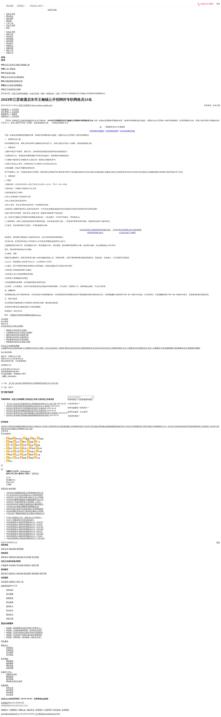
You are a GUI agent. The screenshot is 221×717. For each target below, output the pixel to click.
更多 (8, 28)
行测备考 (4, 565)
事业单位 (9, 16)
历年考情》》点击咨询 (10, 112)
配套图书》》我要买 (9, 114)
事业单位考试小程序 (14, 681)
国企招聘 (9, 18)
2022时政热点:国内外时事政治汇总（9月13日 (25, 529)
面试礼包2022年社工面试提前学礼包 (80, 348)
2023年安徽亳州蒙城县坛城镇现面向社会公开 (25, 500)
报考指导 (4, 553)
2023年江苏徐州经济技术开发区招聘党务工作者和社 (188, 426)
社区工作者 (52, 10)
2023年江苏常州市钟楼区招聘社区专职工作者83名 (26, 411)
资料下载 (9, 619)
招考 (43, 93)
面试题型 (27, 573)
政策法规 (12, 549)
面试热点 (12, 573)
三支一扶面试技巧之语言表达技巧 (20, 520)
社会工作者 (34, 93)
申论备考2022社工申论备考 (17, 339)
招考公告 (9, 34)
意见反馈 (56, 710)
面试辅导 (4, 569)
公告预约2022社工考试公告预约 (19, 332)
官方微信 (9, 655)
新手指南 (4, 659)
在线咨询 (9, 650)
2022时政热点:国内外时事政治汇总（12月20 (25, 522)
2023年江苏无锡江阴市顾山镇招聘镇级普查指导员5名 (27, 415)
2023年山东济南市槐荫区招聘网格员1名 (23, 507)
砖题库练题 (5, 586)
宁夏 (6, 81)
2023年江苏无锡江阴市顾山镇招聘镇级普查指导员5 (104, 426)
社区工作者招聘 (18, 399)
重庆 (21, 85)
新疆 (10, 81)
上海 (28, 65)
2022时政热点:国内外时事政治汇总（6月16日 (26, 538)
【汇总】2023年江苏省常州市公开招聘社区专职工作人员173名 (33, 383)
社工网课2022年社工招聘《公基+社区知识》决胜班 (43, 348)
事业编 (9, 21)
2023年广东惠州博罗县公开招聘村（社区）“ (24, 502)
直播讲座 (9, 598)
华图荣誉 (13, 710)
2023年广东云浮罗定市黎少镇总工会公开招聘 (25, 497)
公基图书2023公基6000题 (11, 348)
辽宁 (6, 89)
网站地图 (9, 6)
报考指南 (9, 39)
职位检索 (9, 602)
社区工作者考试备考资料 (11, 561)
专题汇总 (9, 53)
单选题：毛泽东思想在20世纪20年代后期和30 (24, 633)
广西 (10, 69)
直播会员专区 (11, 674)
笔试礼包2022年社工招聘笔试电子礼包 (110, 348)
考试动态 (9, 36)
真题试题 (9, 48)
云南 (10, 85)
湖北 (10, 73)
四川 (6, 85)
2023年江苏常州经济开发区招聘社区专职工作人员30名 (28, 406)
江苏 (10, 65)
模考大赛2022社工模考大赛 (17, 335)
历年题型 (4, 582)
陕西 (17, 81)
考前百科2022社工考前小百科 (18, 342)
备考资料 (9, 41)
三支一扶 (9, 23)
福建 (24, 65)
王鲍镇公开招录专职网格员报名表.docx (25, 315)
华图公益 (22, 710)
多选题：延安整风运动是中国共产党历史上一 (24, 628)
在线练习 (12, 582)
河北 (13, 77)
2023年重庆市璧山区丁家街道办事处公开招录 (25, 511)
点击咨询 (44, 699)
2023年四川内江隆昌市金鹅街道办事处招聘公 (25, 504)
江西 (21, 65)
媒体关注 (30, 710)
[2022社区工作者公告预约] (12, 326)
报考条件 (4, 557)
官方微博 (9, 652)
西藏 (17, 85)
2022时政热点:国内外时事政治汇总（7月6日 (24, 536)
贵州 (13, 85)
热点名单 (9, 695)
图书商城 (9, 679)
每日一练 (9, 50)
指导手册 (35, 565)
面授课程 (9, 663)
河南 (6, 73)
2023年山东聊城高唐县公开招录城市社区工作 (25, 493)
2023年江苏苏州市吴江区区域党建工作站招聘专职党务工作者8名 (32, 413)
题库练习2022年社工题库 (16, 330)
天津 (10, 77)
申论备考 (12, 565)
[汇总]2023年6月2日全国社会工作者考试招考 (25, 495)
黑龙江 (14, 89)
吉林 (10, 89)
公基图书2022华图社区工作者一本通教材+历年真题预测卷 (150, 348)
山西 (17, 77)
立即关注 (35, 473)
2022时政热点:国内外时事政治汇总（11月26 (24, 524)
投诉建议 (4, 703)
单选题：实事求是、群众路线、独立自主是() (23, 637)
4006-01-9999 (7, 699)
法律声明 (48, 710)
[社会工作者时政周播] (10, 346)
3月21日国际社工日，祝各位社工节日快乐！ (24, 518)
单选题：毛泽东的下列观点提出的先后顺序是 (24, 635)
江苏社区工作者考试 (46, 399)
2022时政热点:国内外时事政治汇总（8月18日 (25, 534)
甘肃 (21, 81)
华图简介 (4, 710)
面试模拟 (35, 573)
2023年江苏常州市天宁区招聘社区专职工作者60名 (26, 408)
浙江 (13, 65)
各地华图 (9, 668)
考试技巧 (9, 43)
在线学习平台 (6, 672)
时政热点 (9, 46)
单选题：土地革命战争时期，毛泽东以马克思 (24, 630)
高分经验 (35, 557)
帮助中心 (4, 645)
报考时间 (12, 557)
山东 (6, 65)
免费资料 (4, 685)
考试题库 (4, 578)
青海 (13, 81)
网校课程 (9, 661)
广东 (6, 69)
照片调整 (9, 594)
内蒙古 (21, 77)
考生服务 (4, 641)
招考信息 (4, 489)
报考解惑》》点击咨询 (10, 109)
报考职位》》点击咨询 (10, 116)
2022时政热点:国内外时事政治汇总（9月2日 (24, 531)
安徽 (17, 65)
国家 (19, 89)
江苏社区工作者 (31, 399)
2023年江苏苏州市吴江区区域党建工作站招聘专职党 (62, 426)
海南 (13, 69)
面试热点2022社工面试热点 (17, 337)
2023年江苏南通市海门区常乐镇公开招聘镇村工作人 (146, 426)
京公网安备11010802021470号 (47, 714)
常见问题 (27, 557)
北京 (6, 77)
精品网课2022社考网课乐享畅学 (187, 348)
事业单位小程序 (36, 6)
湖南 (13, 73)
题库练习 (9, 606)
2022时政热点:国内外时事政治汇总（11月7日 (25, 527)
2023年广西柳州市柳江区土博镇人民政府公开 (26, 513)
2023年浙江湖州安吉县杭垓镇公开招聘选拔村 (25, 509)
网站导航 (9, 666)
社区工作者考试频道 (20, 93)
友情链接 (65, 710)
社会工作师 (10, 25)
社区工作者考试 (24, 105)
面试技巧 (4, 573)
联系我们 (20, 6)
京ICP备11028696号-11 (10, 714)
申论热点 (9, 610)
